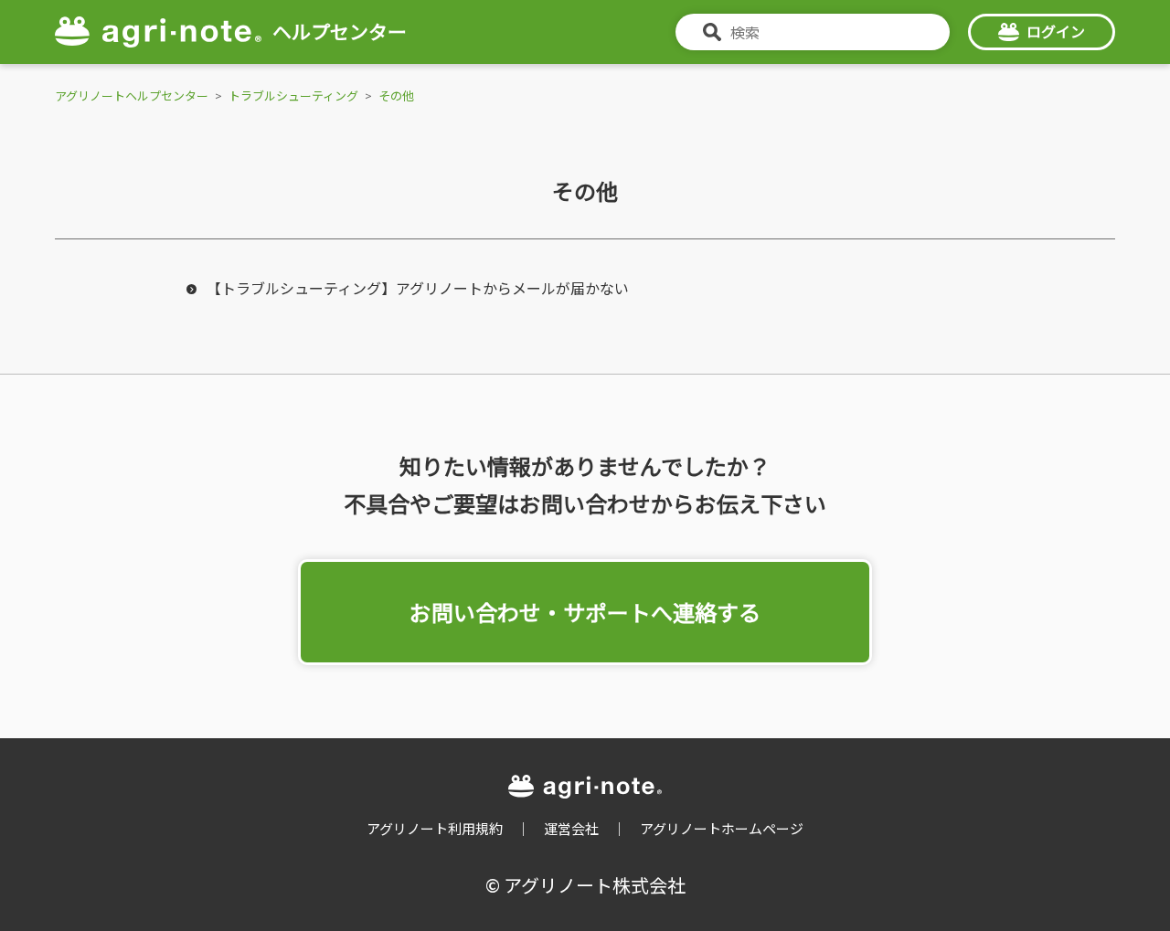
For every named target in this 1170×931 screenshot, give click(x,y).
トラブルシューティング (293, 95)
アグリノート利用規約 (435, 828)
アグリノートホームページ (721, 828)
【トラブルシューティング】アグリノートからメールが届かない (418, 288)
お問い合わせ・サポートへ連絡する (585, 612)
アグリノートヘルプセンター (131, 95)
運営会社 (571, 828)
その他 (396, 95)
